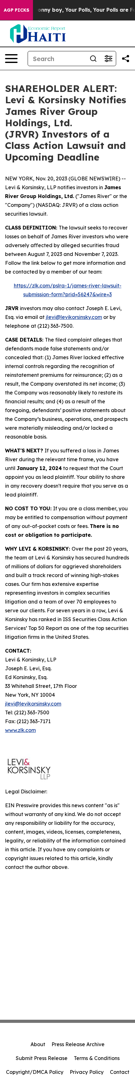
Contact (119, 1072)
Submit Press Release (42, 1058)
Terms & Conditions (97, 1058)
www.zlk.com (20, 730)
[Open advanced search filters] (108, 58)
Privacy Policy (87, 1072)
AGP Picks (16, 10)
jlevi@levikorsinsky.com (74, 317)
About (37, 1044)
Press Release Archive (78, 1044)
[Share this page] (125, 58)
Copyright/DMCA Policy (34, 1072)
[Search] (93, 58)
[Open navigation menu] (11, 58)
